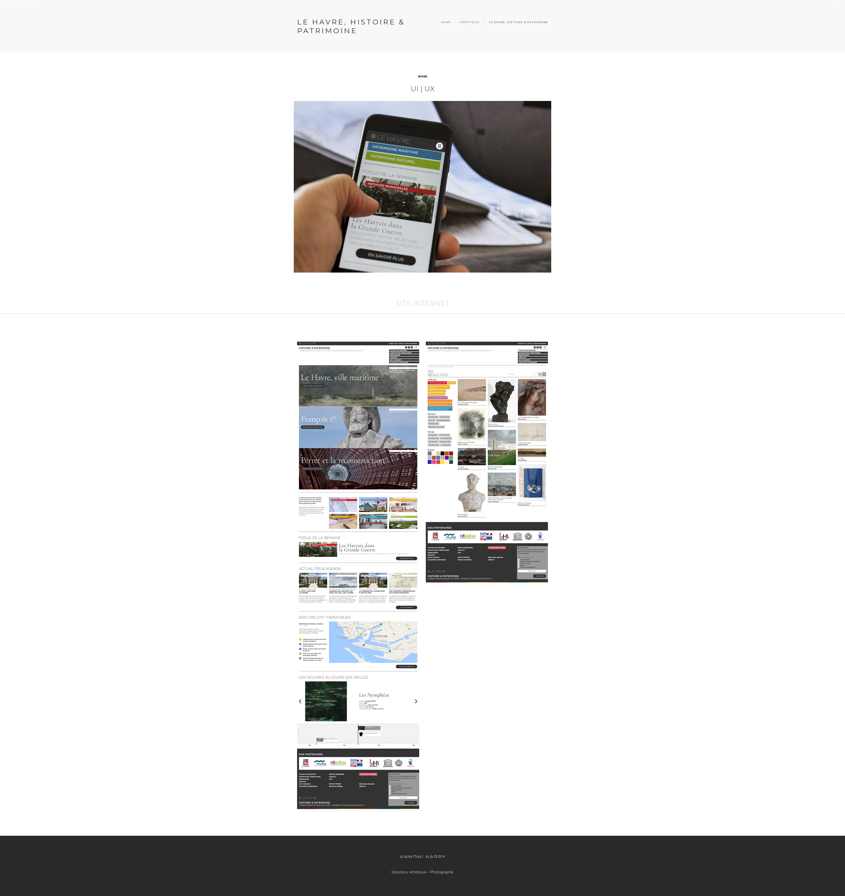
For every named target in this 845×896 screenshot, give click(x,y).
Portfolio (470, 22)
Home (446, 22)
